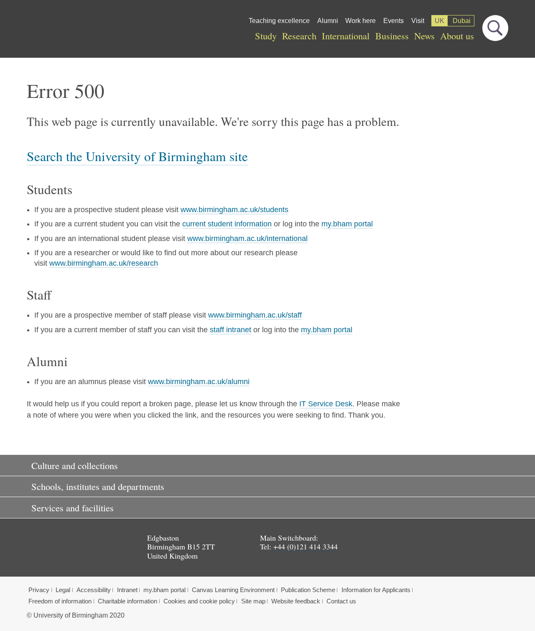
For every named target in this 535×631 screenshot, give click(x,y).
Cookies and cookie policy (199, 601)
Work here (360, 20)
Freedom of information (60, 601)
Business (392, 35)
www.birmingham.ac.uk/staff (255, 315)
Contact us (341, 601)
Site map (253, 601)
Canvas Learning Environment (233, 590)
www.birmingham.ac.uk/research (103, 263)
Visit (417, 20)
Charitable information (127, 601)
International (345, 35)
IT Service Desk (325, 404)
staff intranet (230, 330)
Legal (63, 590)
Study (266, 35)
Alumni (327, 20)
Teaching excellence (279, 20)
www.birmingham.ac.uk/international (247, 238)
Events (393, 20)
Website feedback (295, 601)
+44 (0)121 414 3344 (305, 546)
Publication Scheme (308, 590)
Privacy (38, 590)
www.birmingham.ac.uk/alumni (199, 381)
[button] (267, 465)
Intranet (127, 590)
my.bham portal (347, 224)
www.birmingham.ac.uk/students (234, 209)
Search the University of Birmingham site (137, 156)
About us (457, 35)
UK (439, 20)
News (424, 35)
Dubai (462, 20)
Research (299, 35)
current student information (227, 224)
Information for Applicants (375, 590)
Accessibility (93, 590)
